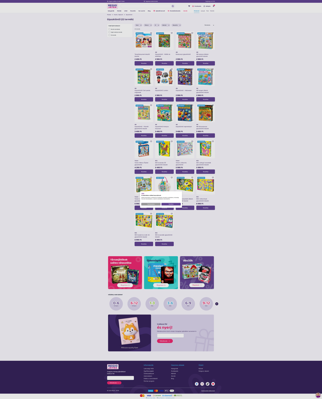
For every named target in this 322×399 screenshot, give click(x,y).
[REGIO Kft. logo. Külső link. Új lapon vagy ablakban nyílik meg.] (142, 193)
